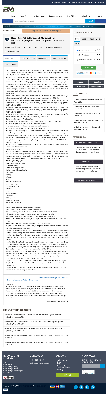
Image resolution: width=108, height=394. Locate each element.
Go (102, 366)
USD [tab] (78, 39)
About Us (23, 16)
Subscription (85, 16)
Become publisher (55, 16)
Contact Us (98, 16)
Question (97, 82)
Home (13, 16)
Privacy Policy (62, 366)
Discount (81, 86)
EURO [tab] (91, 39)
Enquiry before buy (59, 58)
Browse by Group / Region (14, 371)
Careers (7, 373)
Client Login (101, 2)
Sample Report (43, 58)
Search (89, 21)
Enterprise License (85, 60)
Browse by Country (11, 367)
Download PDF (97, 86)
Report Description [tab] (12, 58)
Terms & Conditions (64, 368)
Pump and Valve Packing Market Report (52, 278)
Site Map (60, 370)
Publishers (8, 365)
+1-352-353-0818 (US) (86, 2)
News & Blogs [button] (71, 16)
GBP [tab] (84, 39)
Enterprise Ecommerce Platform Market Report (23, 280)
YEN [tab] (98, 39)
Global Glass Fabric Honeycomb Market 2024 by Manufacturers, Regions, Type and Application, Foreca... (63, 26)
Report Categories (37, 16)
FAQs (59, 364)
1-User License (84, 51)
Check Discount (11, 64)
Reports (13, 26)
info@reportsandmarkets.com (64, 2)
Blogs (59, 362)
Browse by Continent (12, 369)
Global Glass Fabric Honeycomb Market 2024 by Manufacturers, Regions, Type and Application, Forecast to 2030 (37, 40)
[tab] (28, 58)
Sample (81, 82)
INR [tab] (77, 43)
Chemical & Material (25, 26)
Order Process (62, 360)
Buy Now (89, 68)
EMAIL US (67, 375)
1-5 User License (84, 55)
